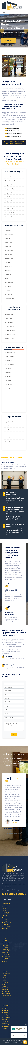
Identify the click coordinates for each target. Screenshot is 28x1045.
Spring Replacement (10, 334)
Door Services (8, 254)
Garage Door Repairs (10, 193)
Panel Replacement (9, 326)
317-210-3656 (8, 40)
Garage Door (8, 246)
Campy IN (4, 979)
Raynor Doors (8, 434)
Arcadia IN (4, 919)
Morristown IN (5, 912)
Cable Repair (8, 372)
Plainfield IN (5, 958)
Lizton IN (4, 986)
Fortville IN (4, 921)
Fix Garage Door (9, 177)
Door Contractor (9, 282)
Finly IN (4, 910)
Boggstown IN (5, 954)
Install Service (8, 318)
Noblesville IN (5, 928)
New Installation (9, 314)
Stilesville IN (5, 982)
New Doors (7, 278)
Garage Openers (9, 388)
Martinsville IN (5, 1005)
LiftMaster (7, 445)
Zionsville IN (5, 1028)
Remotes (7, 396)
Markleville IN (5, 991)
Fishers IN (4, 915)
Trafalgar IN (5, 988)
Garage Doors (8, 242)
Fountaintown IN (6, 926)
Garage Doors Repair (10, 189)
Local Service (8, 230)
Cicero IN (4, 1009)
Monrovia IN (5, 1021)
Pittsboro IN (5, 952)
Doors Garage (8, 266)
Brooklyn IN (5, 960)
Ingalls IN (4, 961)
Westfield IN (5, 1007)
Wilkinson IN (5, 1023)
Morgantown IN (6, 907)
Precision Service (9, 250)
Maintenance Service (10, 338)
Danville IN (4, 1019)
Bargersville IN (5, 944)
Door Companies (9, 234)
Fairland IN (5, 905)
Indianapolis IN (6, 903)
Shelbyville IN (5, 972)
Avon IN (4, 938)
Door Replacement (9, 322)
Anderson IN (5, 914)
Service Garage (8, 290)
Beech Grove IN (6, 949)
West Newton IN (6, 993)
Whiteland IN (5, 1012)
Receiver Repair (9, 197)
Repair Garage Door (10, 209)
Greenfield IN (5, 945)
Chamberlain (8, 441)
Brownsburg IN (6, 973)
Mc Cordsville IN (6, 1016)
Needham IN (5, 917)
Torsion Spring (8, 360)
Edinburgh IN (5, 1025)
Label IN (4, 975)
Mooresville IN (5, 1026)
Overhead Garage (9, 270)
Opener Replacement (10, 392)
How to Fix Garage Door (11, 181)
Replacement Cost (9, 400)
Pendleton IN (5, 947)
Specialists (7, 238)
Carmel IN (4, 984)
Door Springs (8, 368)
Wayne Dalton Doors (10, 422)
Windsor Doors (8, 437)
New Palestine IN (6, 923)
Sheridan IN (5, 977)
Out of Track (8, 380)
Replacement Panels (10, 330)
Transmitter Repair (9, 212)
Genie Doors (8, 426)
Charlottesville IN (6, 995)
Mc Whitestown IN (6, 1017)
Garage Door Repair (10, 201)
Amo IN (4, 908)
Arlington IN (5, 924)
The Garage (8, 262)
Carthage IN (5, 989)
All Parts (7, 408)
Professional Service (10, 298)
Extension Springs (9, 356)
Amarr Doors (8, 430)
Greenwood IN (5, 951)
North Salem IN (6, 942)
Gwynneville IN (6, 956)
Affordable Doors (9, 274)
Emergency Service (9, 205)
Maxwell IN (5, 1010)
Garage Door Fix (9, 185)
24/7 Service (8, 286)
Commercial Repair (9, 217)
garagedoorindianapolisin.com (12, 1040)
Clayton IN (4, 1014)
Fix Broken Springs (9, 364)
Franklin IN (4, 940)
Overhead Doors (9, 258)
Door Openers (8, 384)
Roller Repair (8, 376)
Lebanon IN (5, 980)
